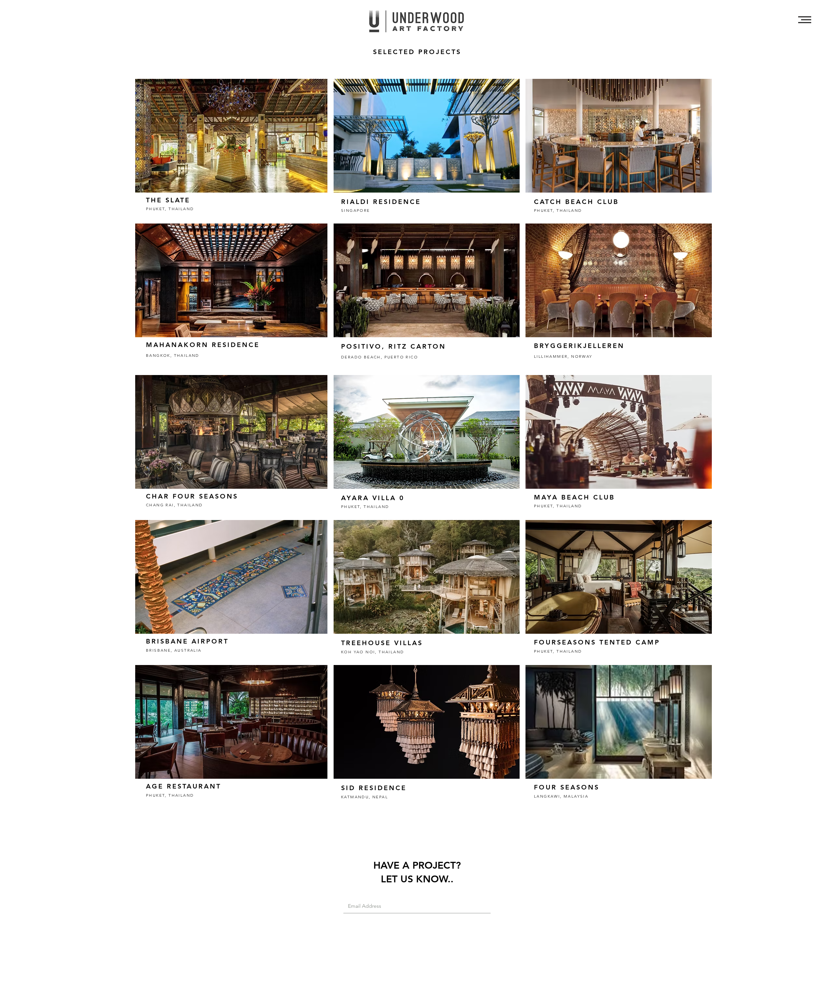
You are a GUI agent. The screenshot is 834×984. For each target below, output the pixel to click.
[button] (804, 19)
